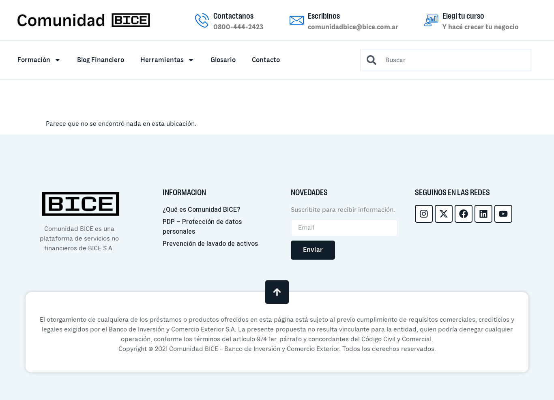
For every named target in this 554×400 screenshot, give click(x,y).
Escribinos (324, 15)
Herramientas (162, 60)
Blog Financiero (100, 60)
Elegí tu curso (463, 15)
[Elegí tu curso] (431, 20)
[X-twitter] (444, 214)
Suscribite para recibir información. (343, 210)
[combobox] (445, 60)
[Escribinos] (297, 20)
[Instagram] (424, 214)
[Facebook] (463, 214)
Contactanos (233, 15)
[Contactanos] (202, 20)
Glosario (223, 60)
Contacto (266, 60)
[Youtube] (503, 214)
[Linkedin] (483, 214)
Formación (33, 60)
